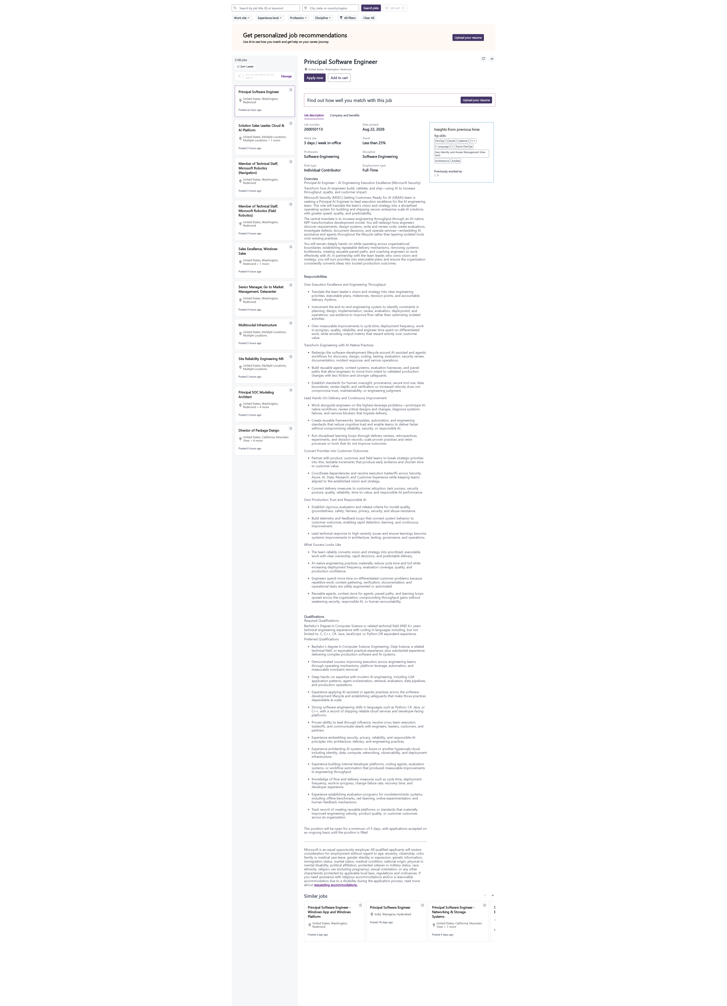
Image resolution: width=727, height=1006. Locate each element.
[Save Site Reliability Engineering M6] (290, 356)
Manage (286, 76)
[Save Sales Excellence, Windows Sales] (290, 247)
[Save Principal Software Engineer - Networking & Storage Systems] (484, 905)
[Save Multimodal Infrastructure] (290, 323)
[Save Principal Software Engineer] (290, 89)
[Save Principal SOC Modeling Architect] (290, 390)
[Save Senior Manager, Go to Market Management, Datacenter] (290, 285)
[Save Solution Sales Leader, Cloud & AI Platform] (290, 123)
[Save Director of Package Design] (290, 428)
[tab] (315, 115)
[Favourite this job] (483, 58)
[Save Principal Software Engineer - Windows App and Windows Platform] (360, 905)
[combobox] (266, 8)
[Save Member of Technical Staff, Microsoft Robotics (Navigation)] (290, 161)
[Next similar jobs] (492, 895)
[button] (242, 17)
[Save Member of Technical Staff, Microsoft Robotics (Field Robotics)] (290, 204)
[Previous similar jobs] (485, 895)
